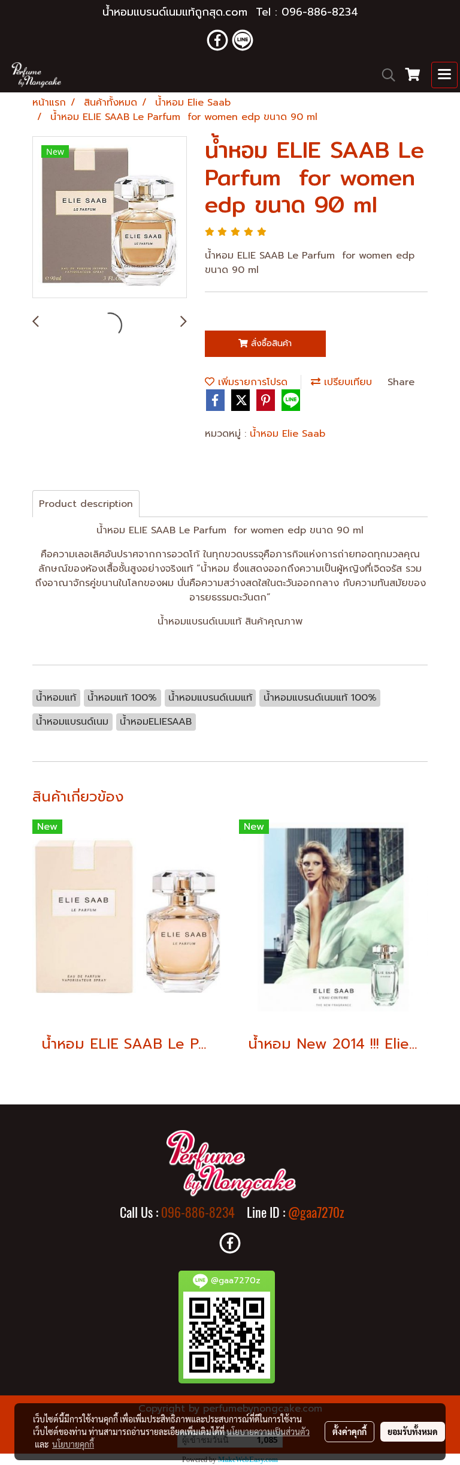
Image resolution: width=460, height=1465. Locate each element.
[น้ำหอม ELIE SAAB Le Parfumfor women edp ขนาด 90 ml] (109, 218)
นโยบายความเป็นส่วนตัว (268, 1431)
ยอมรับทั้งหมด (413, 1431)
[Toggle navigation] (444, 75)
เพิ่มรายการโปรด (251, 382)
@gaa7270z (316, 1212)
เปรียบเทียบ (346, 382)
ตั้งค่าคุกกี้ (349, 1431)
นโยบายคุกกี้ (73, 1444)
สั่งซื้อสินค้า (270, 343)
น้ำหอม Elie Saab (287, 434)
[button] (385, 75)
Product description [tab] (86, 504)
